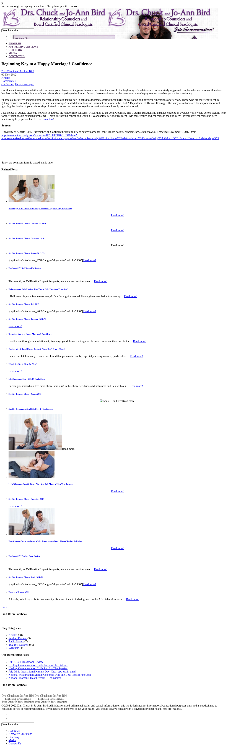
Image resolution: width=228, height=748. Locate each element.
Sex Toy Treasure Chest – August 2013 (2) (27, 253)
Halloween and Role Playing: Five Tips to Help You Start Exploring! (38, 289)
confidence (7, 84)
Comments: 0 (8, 80)
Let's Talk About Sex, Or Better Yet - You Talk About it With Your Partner (41, 484)
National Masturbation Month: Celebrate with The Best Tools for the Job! (50, 674)
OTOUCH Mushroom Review (26, 661)
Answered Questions (23, 46)
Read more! (117, 215)
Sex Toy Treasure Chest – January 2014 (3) (27, 319)
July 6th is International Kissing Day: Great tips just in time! (42, 671)
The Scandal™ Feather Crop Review (24, 556)
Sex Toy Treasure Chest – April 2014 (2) (26, 577)
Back (4, 607)
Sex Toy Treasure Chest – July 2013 (24, 304)
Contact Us (17, 56)
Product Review (18, 638)
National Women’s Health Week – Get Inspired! (35, 677)
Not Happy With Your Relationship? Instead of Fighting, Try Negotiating (40, 208)
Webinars (14, 647)
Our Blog (15, 50)
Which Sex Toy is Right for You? (23, 364)
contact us (47, 119)
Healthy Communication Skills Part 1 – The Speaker (38, 668)
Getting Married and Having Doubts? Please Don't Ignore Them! (37, 349)
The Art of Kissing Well (18, 592)
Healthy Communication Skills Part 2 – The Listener (38, 665)
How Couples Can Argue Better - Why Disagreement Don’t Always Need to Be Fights (45, 541)
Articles (5, 77)
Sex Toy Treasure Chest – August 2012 (25, 394)
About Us (15, 43)
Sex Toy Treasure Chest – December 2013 (26, 499)
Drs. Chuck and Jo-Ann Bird (17, 71)
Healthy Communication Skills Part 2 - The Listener (31, 409)
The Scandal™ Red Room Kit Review (25, 268)
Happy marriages (24, 84)
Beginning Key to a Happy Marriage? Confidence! (30, 334)
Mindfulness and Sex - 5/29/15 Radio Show (27, 379)
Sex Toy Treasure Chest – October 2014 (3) (27, 223)
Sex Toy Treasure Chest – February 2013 (26, 238)
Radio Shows (16, 641)
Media (13, 53)
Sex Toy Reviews (18, 644)
